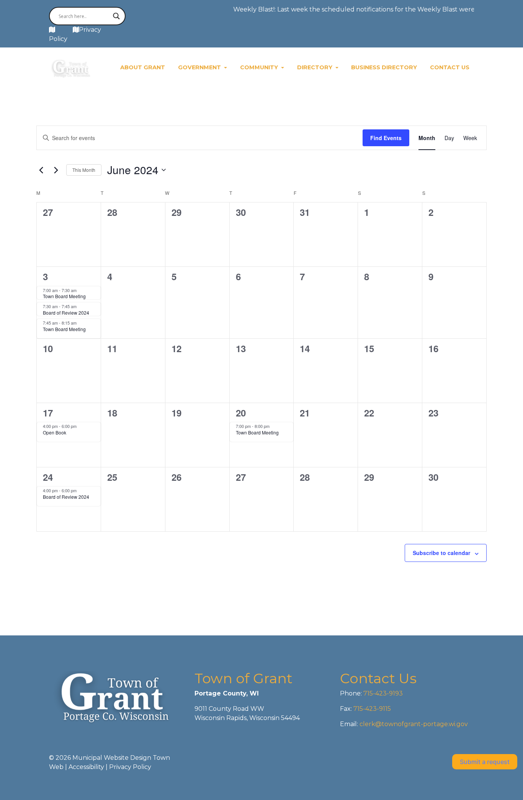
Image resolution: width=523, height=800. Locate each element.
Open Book (54, 432)
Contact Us (449, 67)
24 (48, 476)
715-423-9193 (382, 693)
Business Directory (384, 67)
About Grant (142, 67)
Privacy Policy (130, 767)
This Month (83, 170)
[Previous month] (41, 170)
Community (259, 67)
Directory (315, 67)
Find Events (386, 138)
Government (200, 67)
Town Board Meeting (64, 296)
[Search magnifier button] (116, 16)
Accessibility (86, 767)
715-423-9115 (372, 708)
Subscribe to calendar (441, 553)
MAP (64, 29)
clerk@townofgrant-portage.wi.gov (413, 724)
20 (241, 412)
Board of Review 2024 (66, 312)
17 (48, 412)
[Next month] (55, 170)
